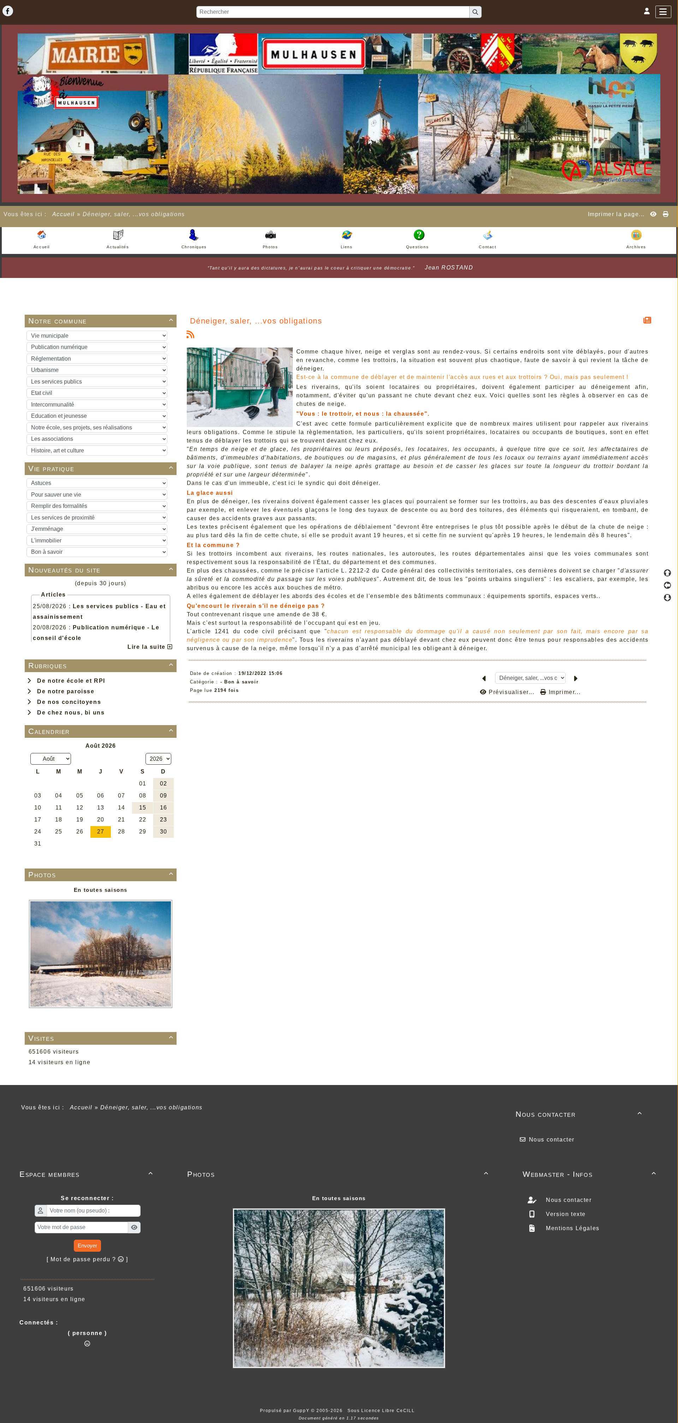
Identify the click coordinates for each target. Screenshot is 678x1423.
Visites (101, 1038)
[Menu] (663, 12)
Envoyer (87, 1246)
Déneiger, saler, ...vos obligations (256, 320)
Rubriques (101, 665)
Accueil (63, 214)
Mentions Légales (572, 1228)
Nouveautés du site (101, 569)
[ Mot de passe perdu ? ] (87, 1259)
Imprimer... (564, 692)
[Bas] (667, 597)
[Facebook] (7, 11)
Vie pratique (101, 468)
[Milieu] (667, 585)
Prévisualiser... (511, 692)
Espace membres (86, 1174)
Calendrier (101, 731)
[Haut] (667, 572)
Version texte (565, 1214)
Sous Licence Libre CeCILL (381, 1410)
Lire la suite (147, 647)
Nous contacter (579, 1114)
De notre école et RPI (69, 681)
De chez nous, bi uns (69, 713)
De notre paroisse (63, 691)
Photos (101, 874)
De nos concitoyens (67, 702)
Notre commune (101, 320)
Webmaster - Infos (589, 1174)
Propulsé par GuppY (285, 1410)
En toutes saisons (100, 890)
